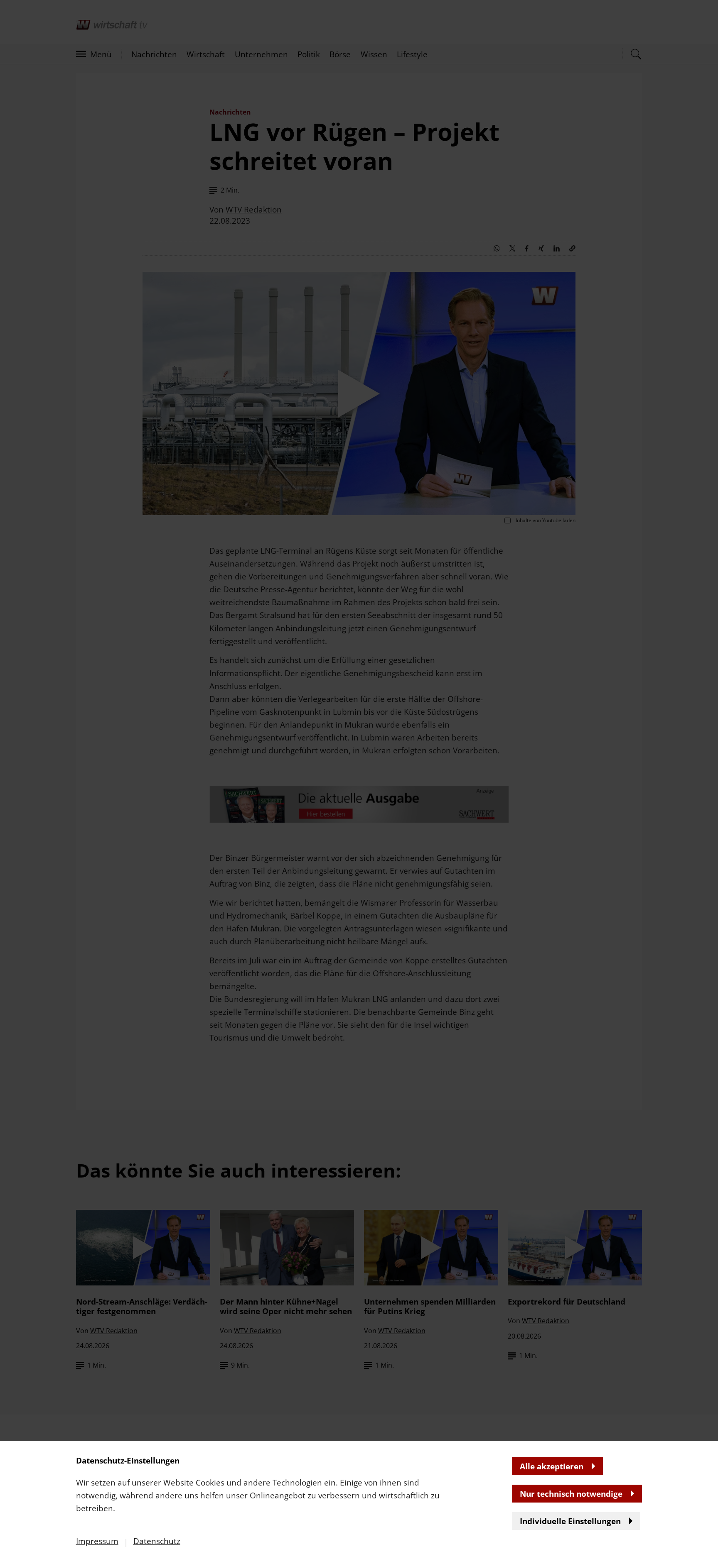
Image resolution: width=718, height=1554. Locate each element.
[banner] (359, 777)
